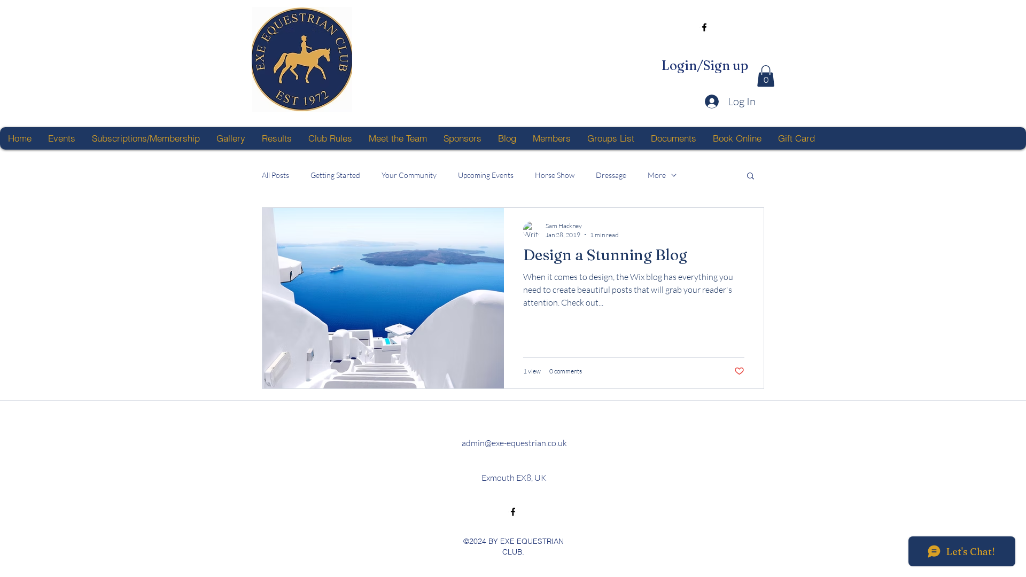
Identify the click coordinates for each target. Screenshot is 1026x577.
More (657, 175)
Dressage (611, 175)
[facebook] (704, 27)
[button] (766, 76)
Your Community (409, 175)
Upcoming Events (486, 175)
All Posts (275, 175)
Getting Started (335, 175)
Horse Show (554, 175)
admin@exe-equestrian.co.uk (514, 443)
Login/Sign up (705, 65)
